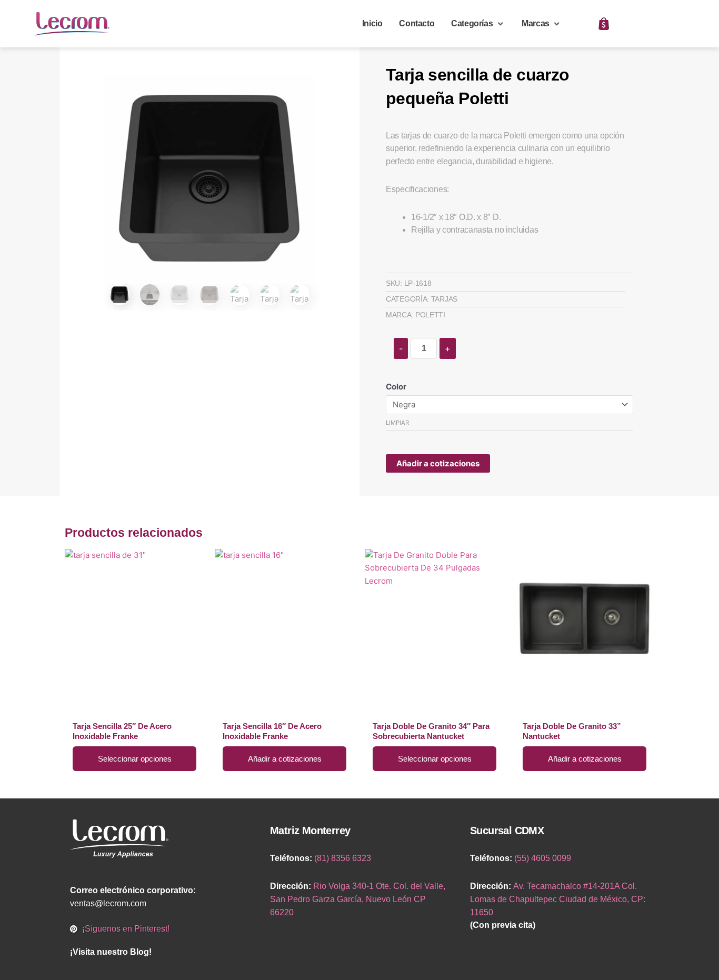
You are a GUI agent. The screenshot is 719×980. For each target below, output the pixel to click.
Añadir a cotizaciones (438, 463)
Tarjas (444, 299)
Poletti (430, 315)
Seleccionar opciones (135, 758)
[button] (478, 24)
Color (396, 387)
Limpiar (397, 422)
